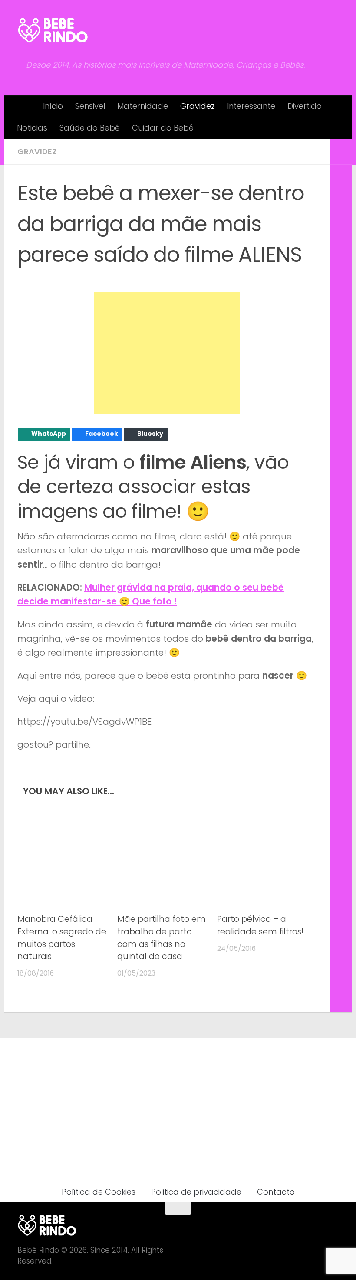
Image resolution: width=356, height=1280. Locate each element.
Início (53, 106)
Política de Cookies (98, 1191)
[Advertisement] (167, 353)
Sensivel (90, 106)
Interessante (251, 106)
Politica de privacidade (196, 1191)
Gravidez (197, 106)
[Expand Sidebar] (341, 152)
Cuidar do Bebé (163, 127)
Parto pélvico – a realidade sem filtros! (260, 925)
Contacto (276, 1191)
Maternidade (142, 106)
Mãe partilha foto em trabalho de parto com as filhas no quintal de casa (161, 937)
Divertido (304, 106)
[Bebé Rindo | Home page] (53, 30)
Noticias (32, 127)
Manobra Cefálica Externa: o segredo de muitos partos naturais (61, 937)
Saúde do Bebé (89, 127)
